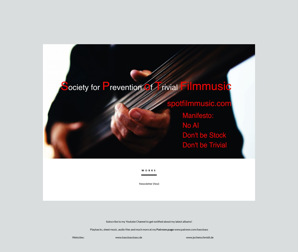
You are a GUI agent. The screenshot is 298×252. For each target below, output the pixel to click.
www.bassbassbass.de (128, 237)
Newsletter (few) (149, 183)
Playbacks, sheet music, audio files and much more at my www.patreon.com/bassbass (149, 229)
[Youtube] (149, 215)
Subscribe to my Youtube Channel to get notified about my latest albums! (149, 221)
